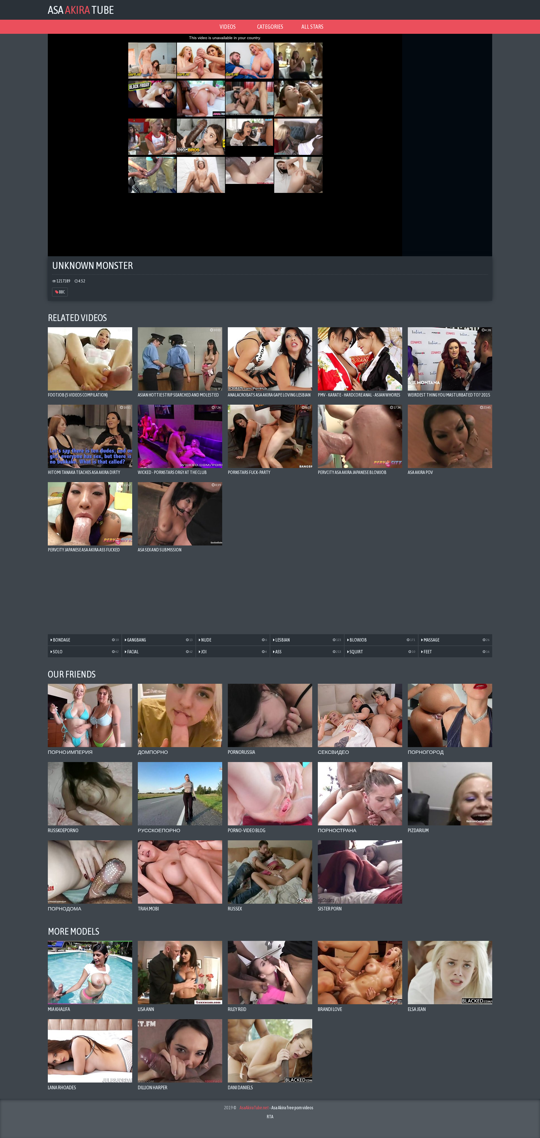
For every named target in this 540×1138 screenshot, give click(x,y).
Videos (228, 26)
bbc (61, 292)
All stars (312, 26)
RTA (270, 1116)
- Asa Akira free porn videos (276, 1107)
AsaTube (81, 9)
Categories (270, 26)
